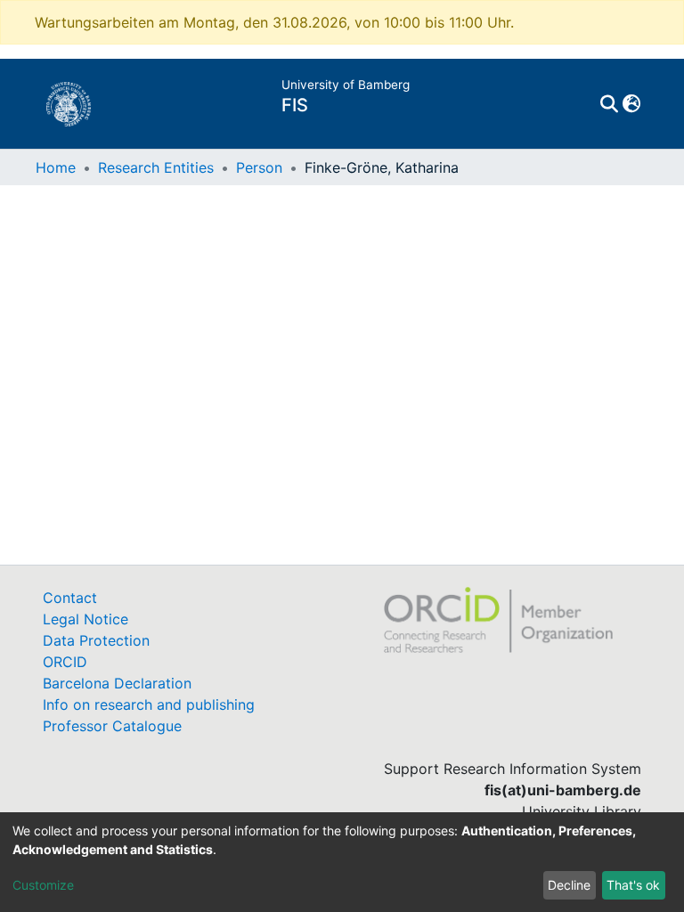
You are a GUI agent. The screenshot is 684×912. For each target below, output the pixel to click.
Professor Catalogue (112, 726)
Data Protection (96, 640)
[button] (631, 104)
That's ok (633, 884)
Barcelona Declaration (117, 683)
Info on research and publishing (149, 704)
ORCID (65, 662)
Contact (70, 598)
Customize (43, 884)
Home (56, 167)
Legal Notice (85, 619)
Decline (569, 884)
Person (259, 167)
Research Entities (156, 167)
